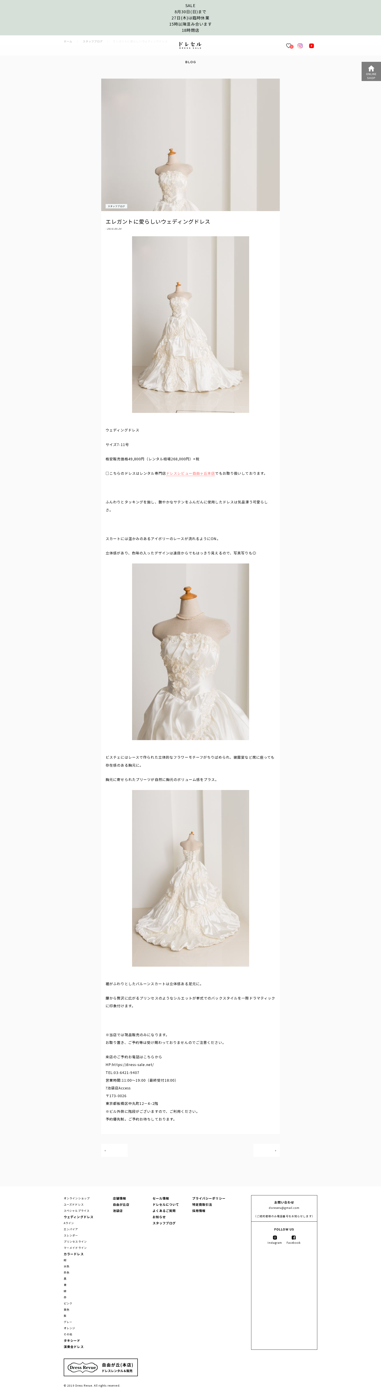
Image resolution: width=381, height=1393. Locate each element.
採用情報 (198, 1210)
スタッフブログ (116, 206)
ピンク (68, 1303)
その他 (68, 1334)
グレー (68, 1322)
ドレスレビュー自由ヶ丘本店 (190, 473)
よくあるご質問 (164, 1210)
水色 (66, 1266)
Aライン (69, 1223)
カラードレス (74, 1254)
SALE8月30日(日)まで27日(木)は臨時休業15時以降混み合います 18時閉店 (190, 17)
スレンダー (71, 1235)
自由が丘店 (121, 1204)
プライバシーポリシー (209, 1198)
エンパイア (71, 1229)
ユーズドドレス (74, 1204)
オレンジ (69, 1328)
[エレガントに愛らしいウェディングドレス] (190, 47)
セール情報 (161, 1198)
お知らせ (159, 1217)
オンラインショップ (77, 1198)
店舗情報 (119, 1198)
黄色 (66, 1309)
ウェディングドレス (78, 1217)
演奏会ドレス (74, 1346)
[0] (288, 45)
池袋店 (118, 1210)
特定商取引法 (202, 1204)
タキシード (72, 1340)
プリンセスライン (75, 1241)
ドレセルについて (166, 1204)
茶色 (66, 1272)
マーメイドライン (75, 1247)
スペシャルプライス (77, 1210)
